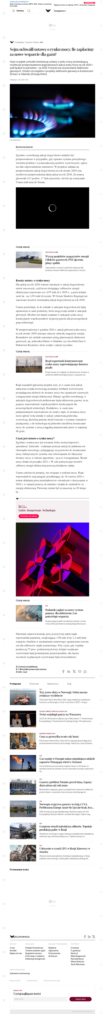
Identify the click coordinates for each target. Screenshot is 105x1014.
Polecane (34, 684)
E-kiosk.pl (75, 948)
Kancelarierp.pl (77, 959)
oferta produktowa (52, 981)
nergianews (60, 10)
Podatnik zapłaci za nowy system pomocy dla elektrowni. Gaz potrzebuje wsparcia (64, 613)
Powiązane (15, 684)
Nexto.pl (74, 953)
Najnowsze (53, 684)
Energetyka (19, 42)
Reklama (52, 948)
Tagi (69, 684)
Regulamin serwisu (33, 953)
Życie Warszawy (78, 964)
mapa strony (15, 981)
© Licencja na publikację (27, 667)
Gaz (41, 42)
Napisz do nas (16, 953)
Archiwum (53, 956)
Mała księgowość (78, 956)
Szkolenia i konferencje (20, 973)
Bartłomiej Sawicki (24, 147)
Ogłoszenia (53, 950)
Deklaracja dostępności (35, 959)
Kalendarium (32, 981)
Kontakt (13, 950)
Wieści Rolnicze (77, 961)
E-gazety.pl (75, 950)
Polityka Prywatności (34, 948)
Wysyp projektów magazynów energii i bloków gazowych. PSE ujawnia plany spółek (67, 260)
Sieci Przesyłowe (51, 252)
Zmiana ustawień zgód (35, 950)
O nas (12, 948)
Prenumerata (54, 953)
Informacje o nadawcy (34, 956)
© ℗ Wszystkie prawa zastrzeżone (31, 669)
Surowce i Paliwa (31, 42)
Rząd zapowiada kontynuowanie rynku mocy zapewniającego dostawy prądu (66, 364)
